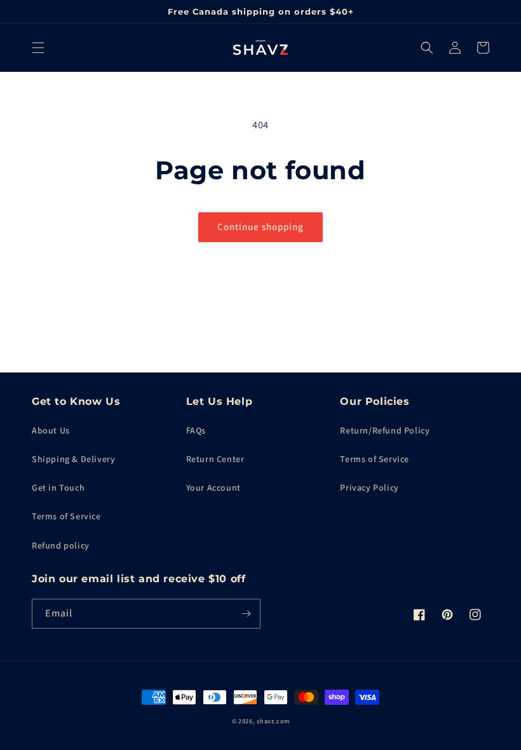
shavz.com (273, 721)
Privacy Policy (369, 487)
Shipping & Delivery (73, 459)
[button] (38, 48)
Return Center (215, 459)
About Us (51, 430)
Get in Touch (58, 487)
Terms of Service (66, 516)
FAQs (196, 430)
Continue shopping (260, 227)
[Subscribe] (246, 614)
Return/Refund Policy (385, 430)
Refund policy (61, 545)
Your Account (213, 487)
